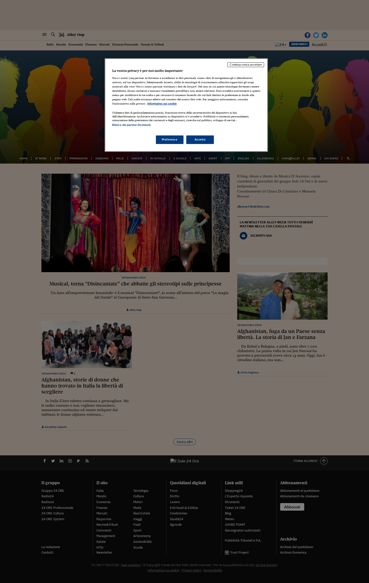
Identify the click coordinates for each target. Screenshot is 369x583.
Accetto (200, 139)
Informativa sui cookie (162, 103)
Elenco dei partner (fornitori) (131, 124)
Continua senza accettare (246, 64)
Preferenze (169, 139)
